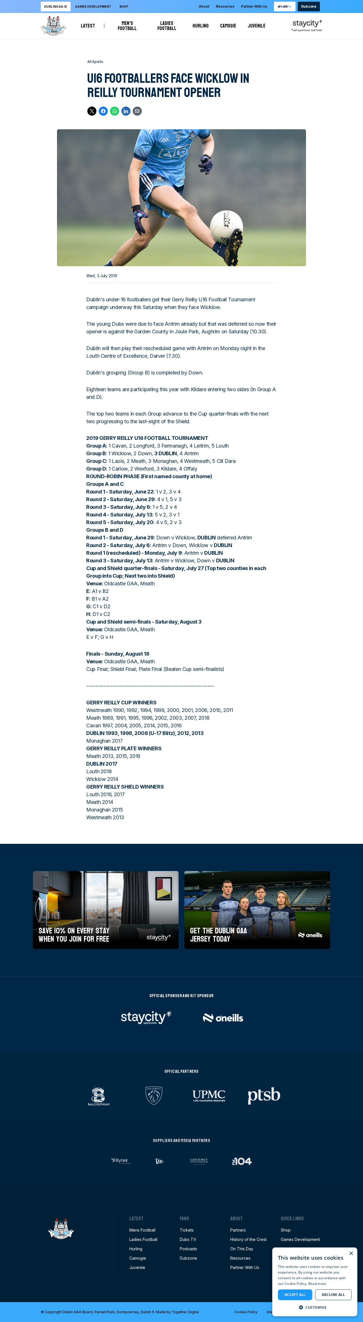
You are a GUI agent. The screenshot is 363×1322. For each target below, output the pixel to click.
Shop (123, 6)
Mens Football (142, 1230)
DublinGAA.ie (55, 6)
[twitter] (91, 111)
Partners (238, 1230)
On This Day (241, 1248)
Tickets (187, 1230)
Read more (317, 1283)
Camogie (228, 25)
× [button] (351, 1253)
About (204, 6)
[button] (315, 1307)
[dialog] (314, 1281)
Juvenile (256, 25)
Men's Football (129, 26)
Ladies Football (169, 26)
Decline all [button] (333, 1294)
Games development (93, 6)
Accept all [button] (295, 1294)
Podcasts (188, 1248)
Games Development (300, 1239)
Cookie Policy (246, 1312)
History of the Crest (248, 1239)
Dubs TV (188, 1239)
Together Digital (185, 1312)
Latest (88, 25)
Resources (225, 6)
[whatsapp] (114, 111)
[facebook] (103, 111)
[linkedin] (125, 111)
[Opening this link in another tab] (285, 6)
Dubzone (308, 6)
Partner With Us (254, 6)
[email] (137, 111)
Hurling (201, 25)
